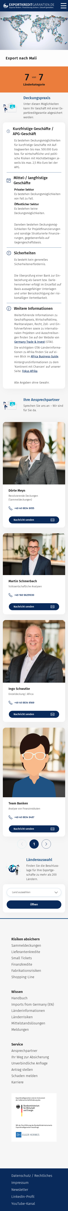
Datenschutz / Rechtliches (31, 1175)
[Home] (30, 6)
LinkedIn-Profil (22, 1196)
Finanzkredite (21, 964)
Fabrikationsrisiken (26, 970)
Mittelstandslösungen (28, 1023)
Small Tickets (21, 958)
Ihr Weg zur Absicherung (30, 1057)
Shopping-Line (22, 977)
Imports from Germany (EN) (32, 1004)
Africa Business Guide (44, 356)
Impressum (20, 1182)
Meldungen (20, 1029)
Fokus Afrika (29, 371)
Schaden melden (24, 1076)
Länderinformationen (28, 1011)
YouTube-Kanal (23, 1203)
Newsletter (19, 1189)
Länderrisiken (22, 1017)
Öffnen (34, 904)
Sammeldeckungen (26, 945)
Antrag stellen (22, 1069)
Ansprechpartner (24, 1051)
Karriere (17, 1082)
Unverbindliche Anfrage (29, 1063)
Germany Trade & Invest (29, 342)
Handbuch (19, 998)
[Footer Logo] (34, 1117)
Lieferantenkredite (25, 952)
